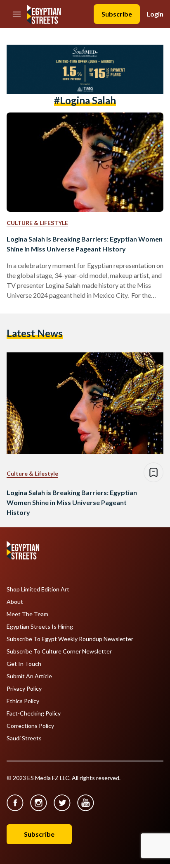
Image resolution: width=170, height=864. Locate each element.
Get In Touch (24, 664)
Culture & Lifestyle (37, 222)
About (15, 601)
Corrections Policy (30, 726)
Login (154, 14)
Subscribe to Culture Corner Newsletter (59, 651)
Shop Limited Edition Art (38, 589)
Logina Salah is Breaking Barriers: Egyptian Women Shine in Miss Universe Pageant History (85, 244)
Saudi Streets (24, 738)
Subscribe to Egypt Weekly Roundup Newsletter (70, 639)
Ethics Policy (23, 701)
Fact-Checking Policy (34, 713)
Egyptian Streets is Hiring (40, 626)
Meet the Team (27, 614)
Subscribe (117, 14)
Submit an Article (29, 676)
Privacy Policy (24, 688)
